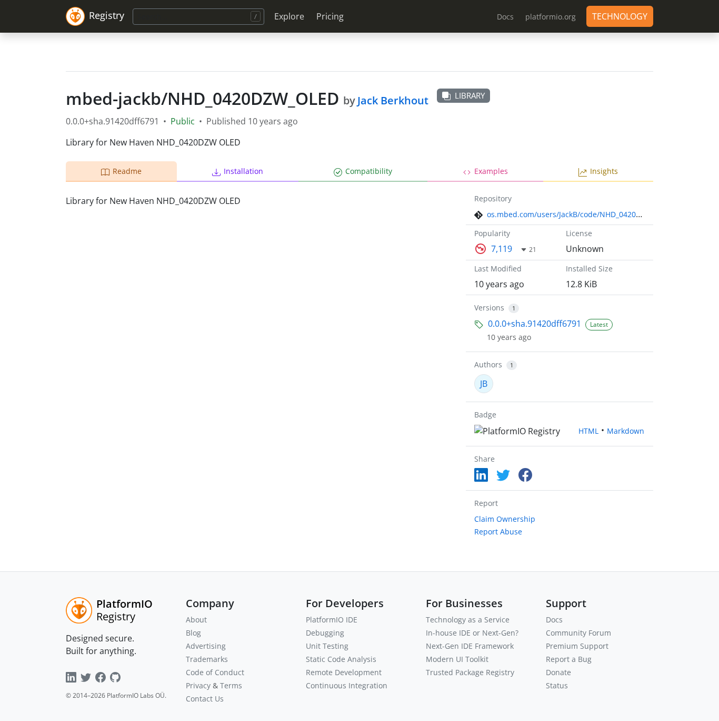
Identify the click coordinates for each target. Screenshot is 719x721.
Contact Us (205, 699)
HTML (588, 431)
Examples (491, 171)
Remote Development (344, 672)
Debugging (325, 633)
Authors (488, 364)
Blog (193, 633)
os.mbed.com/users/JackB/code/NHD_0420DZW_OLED (580, 214)
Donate (558, 672)
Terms (231, 685)
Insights (604, 171)
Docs (554, 620)
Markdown (625, 431)
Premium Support (577, 646)
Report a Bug (569, 659)
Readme (127, 171)
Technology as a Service (468, 620)
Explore (289, 16)
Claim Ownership (504, 519)
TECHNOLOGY (619, 16)
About (196, 620)
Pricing (330, 16)
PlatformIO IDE (331, 620)
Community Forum (578, 633)
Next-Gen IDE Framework (470, 646)
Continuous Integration (346, 685)
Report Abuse (498, 532)
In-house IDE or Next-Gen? (472, 633)
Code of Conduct (215, 672)
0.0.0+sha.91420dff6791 (534, 323)
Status (557, 685)
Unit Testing (327, 646)
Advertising (206, 646)
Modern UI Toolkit (457, 659)
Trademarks (207, 659)
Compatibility (368, 171)
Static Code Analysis (341, 659)
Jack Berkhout (392, 100)
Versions (489, 308)
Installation (243, 171)
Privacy (198, 685)
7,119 (501, 249)
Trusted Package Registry (470, 672)
